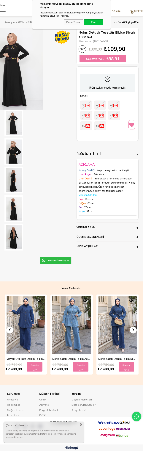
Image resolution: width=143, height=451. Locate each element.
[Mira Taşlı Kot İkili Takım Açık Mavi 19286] (117, 325)
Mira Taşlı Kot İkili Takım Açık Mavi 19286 (117, 359)
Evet (93, 22)
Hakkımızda (13, 404)
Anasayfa (12, 399)
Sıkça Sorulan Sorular (84, 404)
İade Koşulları (87, 246)
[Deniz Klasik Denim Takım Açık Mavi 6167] (25, 325)
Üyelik (42, 399)
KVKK (42, 415)
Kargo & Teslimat (48, 410)
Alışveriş (44, 404)
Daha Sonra (73, 22)
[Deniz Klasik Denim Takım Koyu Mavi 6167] (71, 325)
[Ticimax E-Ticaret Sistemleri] (71, 448)
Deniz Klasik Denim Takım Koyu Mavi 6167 (71, 359)
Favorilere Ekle (39, 300)
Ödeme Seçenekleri (90, 237)
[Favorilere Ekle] (132, 125)
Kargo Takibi (78, 410)
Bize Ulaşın (13, 415)
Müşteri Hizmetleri (82, 399)
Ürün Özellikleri (89, 154)
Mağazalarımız (15, 410)
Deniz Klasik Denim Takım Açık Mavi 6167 (25, 359)
